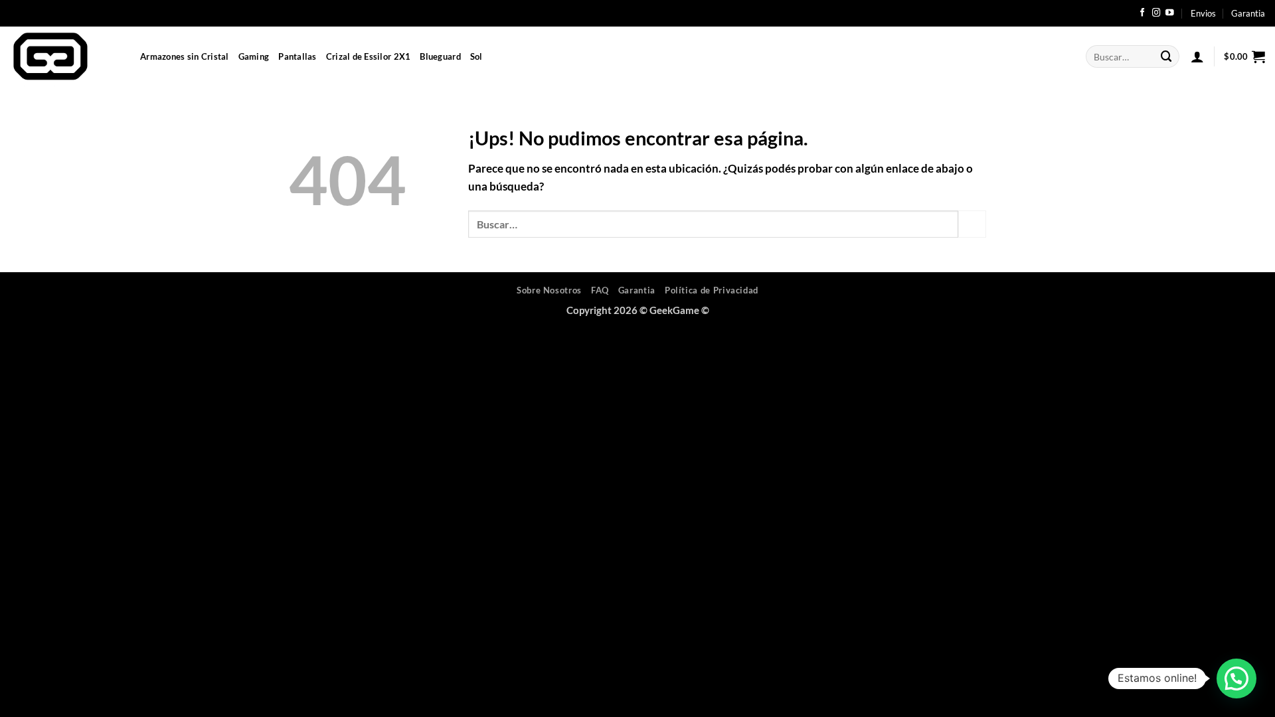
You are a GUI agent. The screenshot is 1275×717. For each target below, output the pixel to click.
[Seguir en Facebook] (1142, 13)
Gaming (254, 56)
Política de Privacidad (711, 290)
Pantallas (297, 56)
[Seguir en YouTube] (1169, 13)
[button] (1197, 56)
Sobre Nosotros (549, 290)
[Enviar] (1167, 56)
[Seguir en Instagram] (1156, 13)
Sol (476, 56)
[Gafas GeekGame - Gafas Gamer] (65, 56)
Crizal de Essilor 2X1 (368, 56)
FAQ (600, 290)
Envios (1203, 13)
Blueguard (440, 56)
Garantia (1248, 13)
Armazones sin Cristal (184, 56)
